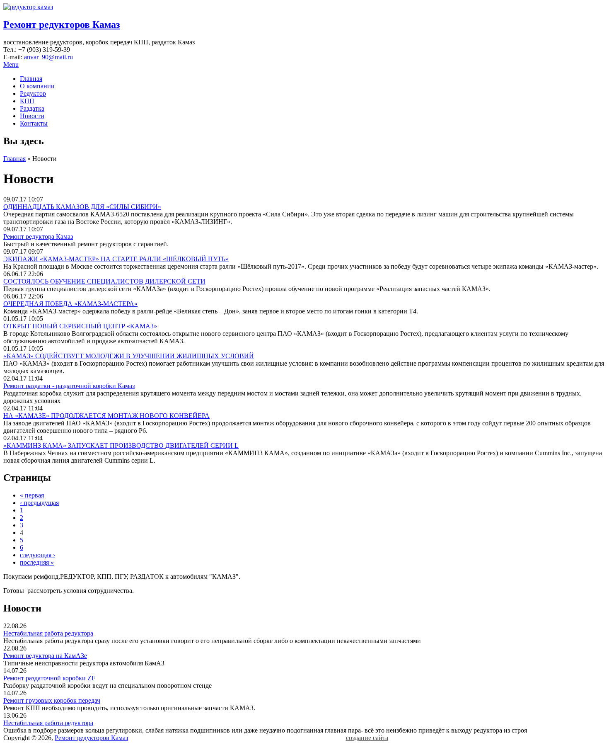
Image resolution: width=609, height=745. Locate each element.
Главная (31, 78)
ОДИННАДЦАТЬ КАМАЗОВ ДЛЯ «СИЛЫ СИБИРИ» (82, 206)
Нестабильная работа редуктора (48, 633)
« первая (32, 495)
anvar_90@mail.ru (48, 57)
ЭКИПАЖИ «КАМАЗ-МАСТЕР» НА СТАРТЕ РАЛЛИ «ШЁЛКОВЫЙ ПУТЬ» (116, 258)
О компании (37, 86)
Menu (11, 64)
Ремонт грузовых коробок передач (51, 700)
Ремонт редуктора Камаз (38, 236)
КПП (27, 100)
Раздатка (32, 108)
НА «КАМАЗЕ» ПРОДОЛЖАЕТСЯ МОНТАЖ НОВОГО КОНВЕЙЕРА (106, 415)
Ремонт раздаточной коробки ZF (49, 678)
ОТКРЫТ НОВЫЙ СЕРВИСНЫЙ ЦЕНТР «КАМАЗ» (80, 326)
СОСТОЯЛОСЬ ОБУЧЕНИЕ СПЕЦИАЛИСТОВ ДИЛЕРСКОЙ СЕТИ (104, 281)
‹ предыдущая (39, 502)
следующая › (37, 554)
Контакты (34, 123)
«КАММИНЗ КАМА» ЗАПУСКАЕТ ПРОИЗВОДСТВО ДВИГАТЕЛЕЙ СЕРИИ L (121, 445)
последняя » (37, 562)
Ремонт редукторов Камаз (61, 24)
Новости (32, 115)
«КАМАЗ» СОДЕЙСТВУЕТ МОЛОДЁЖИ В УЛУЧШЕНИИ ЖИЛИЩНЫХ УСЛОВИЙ (128, 355)
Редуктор (33, 93)
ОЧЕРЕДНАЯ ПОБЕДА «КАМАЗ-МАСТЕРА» (70, 303)
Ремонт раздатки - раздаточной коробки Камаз (69, 385)
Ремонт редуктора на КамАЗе (45, 655)
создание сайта (367, 737)
